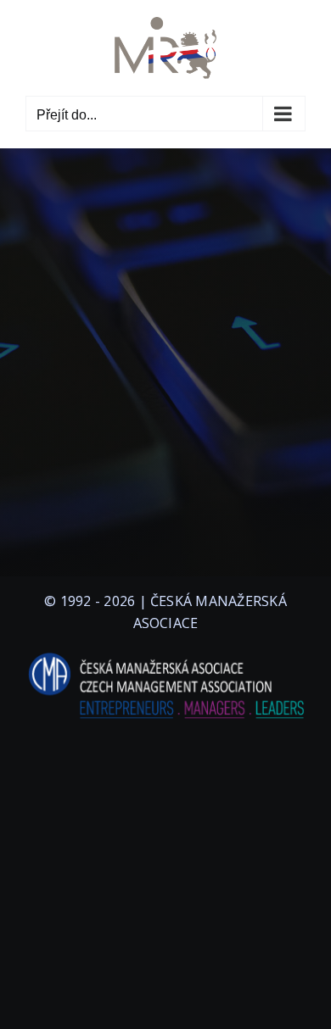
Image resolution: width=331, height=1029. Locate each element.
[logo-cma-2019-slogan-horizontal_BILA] (165, 653)
